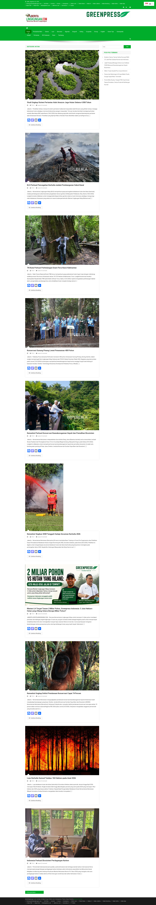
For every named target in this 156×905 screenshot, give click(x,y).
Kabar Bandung (106, 3)
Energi (96, 31)
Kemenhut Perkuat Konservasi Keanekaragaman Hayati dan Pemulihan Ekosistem (60, 433)
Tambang (61, 35)
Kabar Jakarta (96, 3)
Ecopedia (88, 31)
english (103, 31)
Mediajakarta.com (45, 5)
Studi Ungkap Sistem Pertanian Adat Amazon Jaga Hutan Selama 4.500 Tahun (59, 102)
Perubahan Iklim (37, 31)
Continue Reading (36, 125)
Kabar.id (89, 3)
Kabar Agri (122, 3)
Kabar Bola (36, 5)
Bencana (59, 31)
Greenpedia (120, 31)
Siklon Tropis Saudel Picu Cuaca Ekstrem (115, 71)
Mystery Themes (78, 899)
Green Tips (111, 31)
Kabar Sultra (115, 3)
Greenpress (65, 3)
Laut (53, 31)
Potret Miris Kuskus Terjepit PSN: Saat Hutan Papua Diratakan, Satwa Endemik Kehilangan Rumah (117, 82)
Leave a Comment (42, 105)
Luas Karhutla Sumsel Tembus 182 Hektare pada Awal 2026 (51, 778)
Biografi (74, 31)
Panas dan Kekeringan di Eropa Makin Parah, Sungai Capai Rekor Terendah (117, 75)
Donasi (58, 3)
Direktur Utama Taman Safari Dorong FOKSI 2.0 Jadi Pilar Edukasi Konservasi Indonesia (116, 58)
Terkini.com (73, 3)
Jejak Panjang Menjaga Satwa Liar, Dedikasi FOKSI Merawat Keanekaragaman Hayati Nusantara (116, 65)
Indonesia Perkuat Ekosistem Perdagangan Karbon (48, 860)
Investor (53, 3)
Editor (33, 105)
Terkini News (81, 3)
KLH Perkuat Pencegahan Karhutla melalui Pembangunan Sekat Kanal (55, 185)
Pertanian (36, 35)
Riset (53, 35)
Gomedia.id (64, 5)
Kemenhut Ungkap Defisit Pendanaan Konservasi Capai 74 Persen (54, 693)
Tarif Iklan (46, 3)
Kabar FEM (28, 5)
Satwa (47, 31)
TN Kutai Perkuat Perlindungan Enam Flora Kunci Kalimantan (52, 268)
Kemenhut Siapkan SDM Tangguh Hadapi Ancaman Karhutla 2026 (53, 534)
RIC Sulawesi (45, 35)
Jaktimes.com (55, 5)
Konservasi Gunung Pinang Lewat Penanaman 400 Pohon (50, 350)
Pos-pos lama (31, 892)
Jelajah (29, 35)
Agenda (67, 31)
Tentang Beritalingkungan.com (34, 3)
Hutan (28, 31)
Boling (81, 31)
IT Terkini (71, 5)
